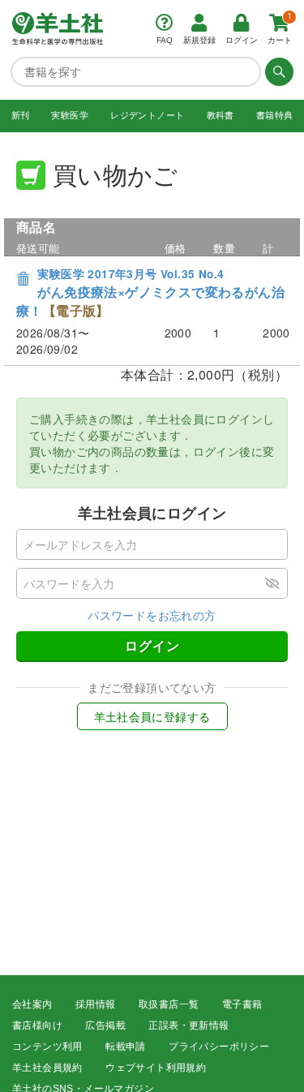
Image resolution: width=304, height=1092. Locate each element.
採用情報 (95, 1004)
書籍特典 (274, 115)
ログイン (152, 645)
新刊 (20, 115)
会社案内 (32, 1004)
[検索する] (277, 71)
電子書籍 (242, 1004)
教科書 (220, 115)
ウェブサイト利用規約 (155, 1067)
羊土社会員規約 (47, 1067)
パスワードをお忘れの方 (152, 615)
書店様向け (37, 1025)
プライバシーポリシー (219, 1046)
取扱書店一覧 (169, 1004)
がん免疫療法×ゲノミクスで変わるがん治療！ (150, 293)
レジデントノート (147, 115)
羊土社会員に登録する (152, 716)
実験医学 (69, 115)
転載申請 (125, 1046)
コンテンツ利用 (47, 1046)
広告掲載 (105, 1025)
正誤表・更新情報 (188, 1025)
